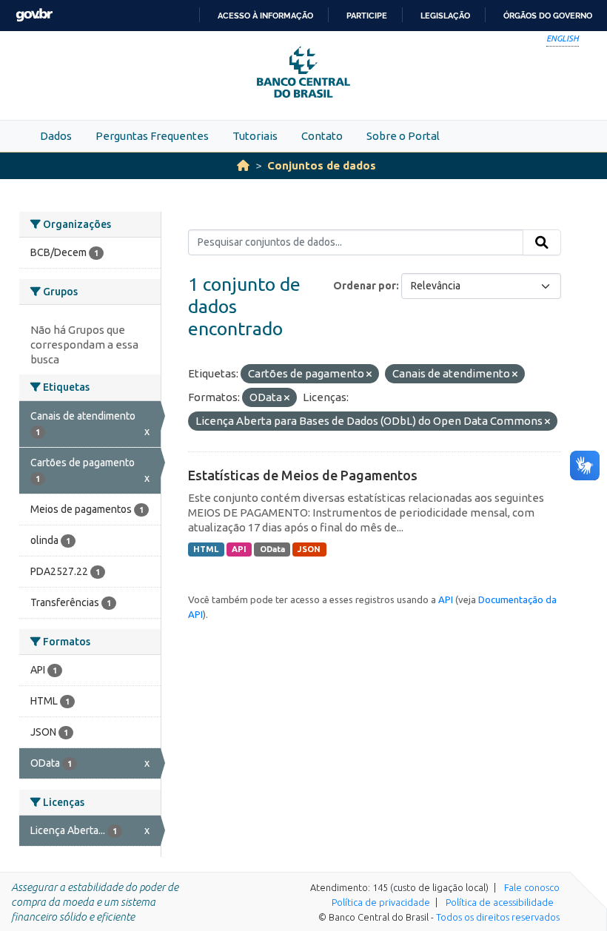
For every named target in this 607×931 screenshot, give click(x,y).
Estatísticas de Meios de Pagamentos (302, 475)
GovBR (34, 15)
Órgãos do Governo (547, 15)
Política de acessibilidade (500, 902)
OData (272, 549)
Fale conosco (532, 887)
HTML (205, 549)
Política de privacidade (381, 902)
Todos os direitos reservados (498, 917)
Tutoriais (255, 136)
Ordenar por (364, 286)
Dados (56, 136)
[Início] (243, 165)
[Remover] (369, 374)
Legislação (445, 15)
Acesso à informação (265, 15)
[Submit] (542, 242)
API (239, 549)
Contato (322, 136)
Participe (366, 15)
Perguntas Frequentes (152, 136)
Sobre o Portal (403, 136)
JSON (309, 549)
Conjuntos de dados (321, 165)
